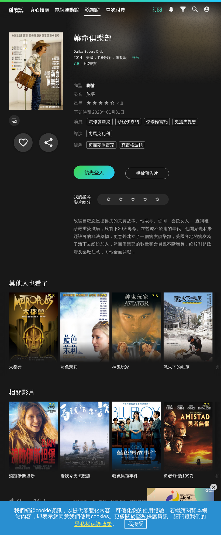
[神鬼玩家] (136, 331)
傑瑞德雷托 (157, 121)
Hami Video (16, 10)
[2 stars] (121, 199)
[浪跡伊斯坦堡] (33, 440)
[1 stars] (109, 199)
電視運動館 (67, 9)
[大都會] (33, 331)
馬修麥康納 (99, 121)
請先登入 (94, 172)
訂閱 (157, 9)
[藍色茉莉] (84, 331)
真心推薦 (39, 9)
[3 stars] (133, 199)
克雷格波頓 (132, 145)
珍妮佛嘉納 (128, 121)
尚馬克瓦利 (99, 133)
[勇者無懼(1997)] (188, 440)
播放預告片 (147, 173)
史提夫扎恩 (185, 121)
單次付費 (115, 9)
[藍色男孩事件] (136, 440)
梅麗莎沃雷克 (101, 145)
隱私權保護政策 (93, 524)
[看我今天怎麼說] (84, 440)
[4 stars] (145, 199)
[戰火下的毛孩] (188, 331)
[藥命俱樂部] (23, 142)
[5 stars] (157, 199)
